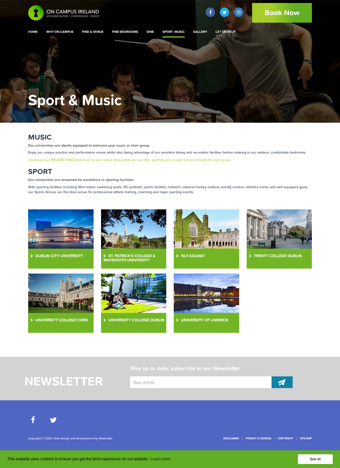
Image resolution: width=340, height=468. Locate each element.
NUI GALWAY (193, 256)
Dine (150, 32)
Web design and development (74, 438)
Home (33, 32)
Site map (306, 438)
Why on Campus (59, 32)
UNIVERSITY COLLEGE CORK (61, 320)
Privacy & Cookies (258, 438)
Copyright (285, 438)
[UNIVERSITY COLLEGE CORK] (60, 292)
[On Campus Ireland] (61, 12)
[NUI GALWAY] (206, 228)
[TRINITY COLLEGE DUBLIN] (279, 228)
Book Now (282, 12)
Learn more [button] (160, 459)
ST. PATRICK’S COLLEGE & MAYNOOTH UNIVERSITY (129, 258)
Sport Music (174, 32)
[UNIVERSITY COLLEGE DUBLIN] (133, 292)
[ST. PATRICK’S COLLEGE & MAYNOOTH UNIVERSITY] (133, 228)
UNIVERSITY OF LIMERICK (204, 320)
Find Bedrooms (125, 32)
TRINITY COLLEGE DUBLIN (278, 256)
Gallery (200, 32)
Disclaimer (231, 438)
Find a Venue (93, 32)
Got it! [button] (315, 459)
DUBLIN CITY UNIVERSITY (59, 256)
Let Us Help (225, 32)
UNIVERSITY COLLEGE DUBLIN (136, 320)
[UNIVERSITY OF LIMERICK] (206, 292)
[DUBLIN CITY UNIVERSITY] (60, 228)
